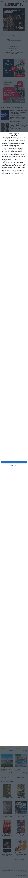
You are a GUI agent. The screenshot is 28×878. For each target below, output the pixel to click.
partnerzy (8, 151)
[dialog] (14, 439)
